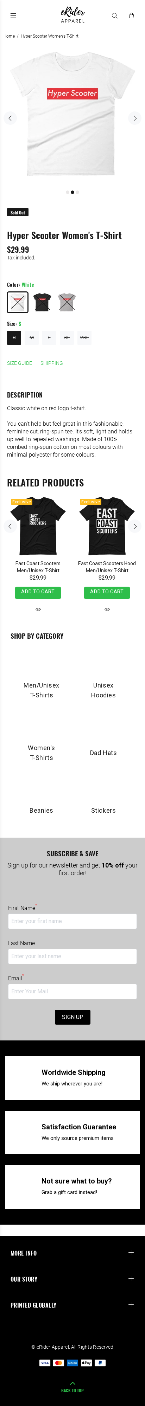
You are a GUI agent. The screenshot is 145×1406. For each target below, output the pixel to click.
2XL (84, 337)
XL (67, 337)
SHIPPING (51, 363)
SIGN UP (72, 1017)
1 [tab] (67, 192)
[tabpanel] (72, 113)
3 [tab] (77, 192)
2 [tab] (72, 192)
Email (16, 978)
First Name (22, 907)
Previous (10, 118)
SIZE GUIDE (19, 363)
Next (134, 118)
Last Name (21, 943)
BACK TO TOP (72, 1390)
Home (9, 36)
